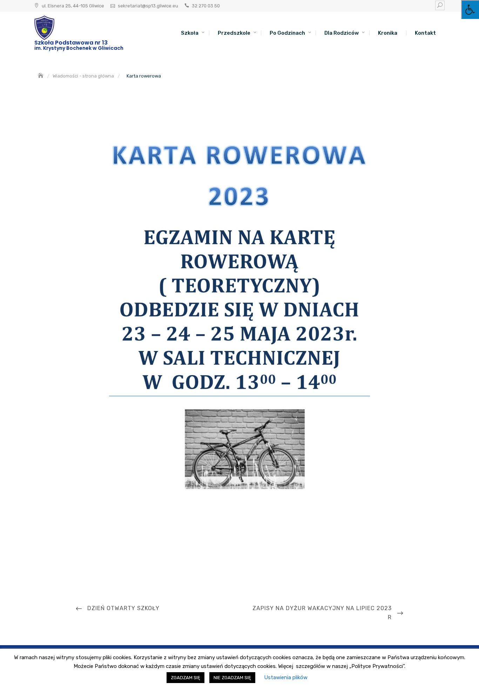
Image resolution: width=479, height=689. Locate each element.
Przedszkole (234, 33)
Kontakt (425, 33)
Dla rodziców (341, 33)
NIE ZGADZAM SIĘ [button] (232, 677)
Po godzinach (287, 33)
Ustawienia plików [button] (286, 677)
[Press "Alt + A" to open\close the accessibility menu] (470, 9)
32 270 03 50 (206, 5)
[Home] (41, 76)
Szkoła (189, 33)
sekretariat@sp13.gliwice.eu (148, 5)
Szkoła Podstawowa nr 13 (71, 43)
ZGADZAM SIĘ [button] (185, 677)
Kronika (387, 33)
